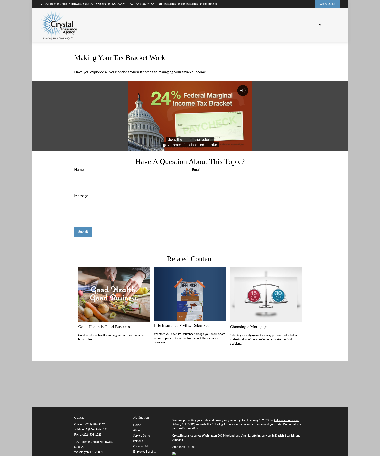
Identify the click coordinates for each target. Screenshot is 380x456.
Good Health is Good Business (104, 326)
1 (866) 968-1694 (96, 429)
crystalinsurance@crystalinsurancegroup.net (190, 4)
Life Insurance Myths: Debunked (182, 325)
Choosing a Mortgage (248, 326)
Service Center (142, 435)
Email (196, 170)
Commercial (140, 446)
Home (137, 425)
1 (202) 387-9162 (94, 424)
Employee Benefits (144, 451)
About (137, 430)
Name (79, 170)
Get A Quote (327, 4)
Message (81, 196)
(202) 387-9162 (144, 4)
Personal (138, 441)
